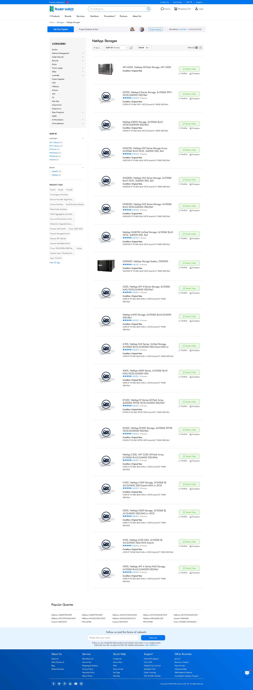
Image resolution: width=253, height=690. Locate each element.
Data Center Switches (58, 209)
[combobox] (119, 9)
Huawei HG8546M (181, 618)
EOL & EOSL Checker (152, 676)
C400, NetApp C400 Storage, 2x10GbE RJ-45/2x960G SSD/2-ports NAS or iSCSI (144, 484)
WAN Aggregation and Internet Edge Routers (67, 214)
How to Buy (117, 662)
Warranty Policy (88, 672)
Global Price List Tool (152, 665)
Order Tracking (150, 672)
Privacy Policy (87, 669)
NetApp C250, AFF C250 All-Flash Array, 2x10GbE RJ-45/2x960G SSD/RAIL (143, 456)
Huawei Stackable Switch (60, 243)
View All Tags (54, 262)
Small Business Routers (75, 204)
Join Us (177, 658)
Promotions (109, 16)
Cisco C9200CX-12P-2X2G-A (185, 621)
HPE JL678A (86, 621)
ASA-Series (53, 152)
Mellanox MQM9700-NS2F (61, 615)
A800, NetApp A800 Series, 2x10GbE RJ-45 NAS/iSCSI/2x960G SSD (145, 372)
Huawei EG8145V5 (120, 621)
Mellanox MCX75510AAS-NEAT (63, 618)
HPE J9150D (148, 621)
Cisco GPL (148, 662)
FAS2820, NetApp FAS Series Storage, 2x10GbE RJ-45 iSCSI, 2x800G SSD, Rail (147, 179)
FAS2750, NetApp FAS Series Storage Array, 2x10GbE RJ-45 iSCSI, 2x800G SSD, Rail (145, 149)
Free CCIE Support (151, 658)
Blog (53, 665)
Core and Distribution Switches (62, 219)
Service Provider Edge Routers (62, 199)
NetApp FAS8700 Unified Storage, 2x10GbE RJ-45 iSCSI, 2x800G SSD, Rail (148, 233)
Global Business (57, 669)
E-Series (52, 159)
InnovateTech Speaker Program (187, 676)
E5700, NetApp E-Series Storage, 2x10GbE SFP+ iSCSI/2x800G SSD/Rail (147, 94)
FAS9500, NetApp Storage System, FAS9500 (145, 261)
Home (51, 22)
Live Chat (182, 29)
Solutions (94, 16)
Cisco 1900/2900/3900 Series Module (65, 248)
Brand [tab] (52, 167)
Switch (52, 189)
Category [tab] (53, 138)
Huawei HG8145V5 (59, 621)
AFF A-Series (54, 142)
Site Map (116, 676)
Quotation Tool (149, 669)
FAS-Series (53, 156)
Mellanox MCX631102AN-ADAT (125, 615)
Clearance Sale (180, 669)
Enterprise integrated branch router (63, 224)
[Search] (147, 9)
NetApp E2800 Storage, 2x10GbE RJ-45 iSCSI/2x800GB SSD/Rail (143, 123)
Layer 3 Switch (56, 258)
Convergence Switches (59, 194)
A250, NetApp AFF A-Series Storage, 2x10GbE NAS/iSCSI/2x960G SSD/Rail (146, 288)
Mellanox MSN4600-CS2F (153, 618)
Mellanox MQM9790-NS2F (92, 615)
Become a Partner (182, 662)
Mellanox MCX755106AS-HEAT (155, 615)
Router (60, 189)
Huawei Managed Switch (60, 233)
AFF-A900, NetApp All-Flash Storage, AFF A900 (147, 67)
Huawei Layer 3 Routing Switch (62, 253)
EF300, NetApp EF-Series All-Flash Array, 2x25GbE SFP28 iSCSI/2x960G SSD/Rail (143, 401)
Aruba (79, 248)
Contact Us (164, 2)
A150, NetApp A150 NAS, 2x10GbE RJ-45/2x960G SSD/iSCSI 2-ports (143, 541)
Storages (60, 22)
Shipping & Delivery (90, 665)
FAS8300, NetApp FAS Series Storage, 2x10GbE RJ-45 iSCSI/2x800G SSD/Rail (147, 205)
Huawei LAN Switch (58, 228)
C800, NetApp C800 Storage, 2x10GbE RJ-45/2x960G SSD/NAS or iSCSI (144, 512)
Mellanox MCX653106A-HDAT (93, 618)
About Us (137, 16)
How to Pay (86, 662)
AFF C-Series (54, 146)
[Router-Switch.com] (65, 9)
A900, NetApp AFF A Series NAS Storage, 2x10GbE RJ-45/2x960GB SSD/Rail (144, 568)
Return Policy (87, 676)
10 (143, 98)
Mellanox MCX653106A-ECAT (124, 618)
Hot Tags (116, 672)
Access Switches (56, 204)
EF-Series (53, 149)
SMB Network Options (183, 672)
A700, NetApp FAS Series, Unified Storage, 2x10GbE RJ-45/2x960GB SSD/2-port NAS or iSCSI (146, 346)
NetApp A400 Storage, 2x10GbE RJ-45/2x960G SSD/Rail (147, 316)
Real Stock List (87, 658)
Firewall (69, 189)
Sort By (109, 47)
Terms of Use (118, 669)
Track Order (177, 2)
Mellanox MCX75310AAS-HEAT (186, 615)
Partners (123, 16)
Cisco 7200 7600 (75, 228)
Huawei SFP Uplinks (58, 238)
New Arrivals (180, 665)
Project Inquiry (155, 29)
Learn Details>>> (152, 645)
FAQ (114, 665)
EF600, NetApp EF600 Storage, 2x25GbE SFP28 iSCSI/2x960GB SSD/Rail (147, 429)
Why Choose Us (57, 662)
